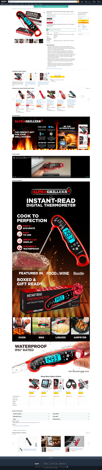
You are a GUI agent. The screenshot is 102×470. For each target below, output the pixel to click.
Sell (25, 4)
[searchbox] (44, 2)
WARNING (15, 430)
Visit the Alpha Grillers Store (51, 16)
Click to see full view (28, 37)
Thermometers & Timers (35, 8)
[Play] (13, 177)
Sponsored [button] (13, 434)
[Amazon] (4, 1)
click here (38, 422)
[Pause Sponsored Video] (36, 444)
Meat (40, 8)
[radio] (17, 41)
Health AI (6, 4)
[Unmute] (88, 177)
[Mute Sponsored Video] (36, 446)
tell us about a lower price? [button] (24, 425)
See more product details (51, 66)
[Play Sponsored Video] (51, 441)
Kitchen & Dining (20, 8)
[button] (2, 4)
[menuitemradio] (87, 177)
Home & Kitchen (14, 8)
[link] (31, 76)
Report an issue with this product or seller (55, 68)
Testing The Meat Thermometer (21, 158)
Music (32, 4)
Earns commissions (28, 157)
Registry (29, 4)
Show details (54, 81)
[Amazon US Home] (37, 464)
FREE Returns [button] (49, 26)
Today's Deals (11, 4)
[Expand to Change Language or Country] (49, 463)
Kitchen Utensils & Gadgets (27, 8)
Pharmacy (36, 4)
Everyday (40, 4)
